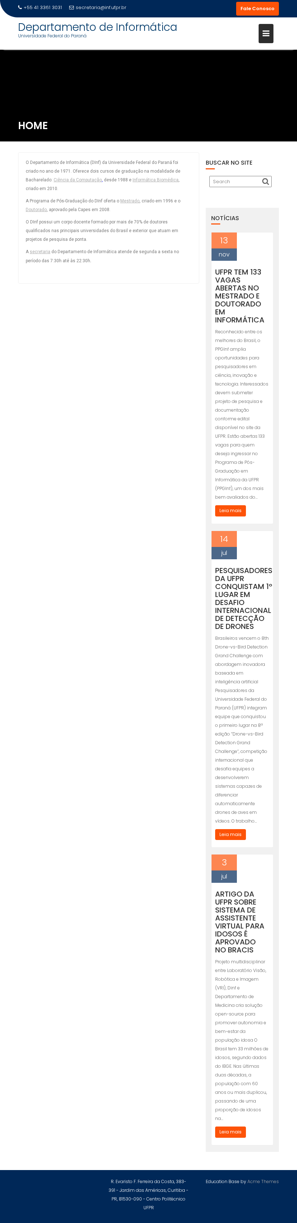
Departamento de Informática (97, 27)
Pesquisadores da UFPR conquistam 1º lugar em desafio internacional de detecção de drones (243, 598)
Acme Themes (263, 1181)
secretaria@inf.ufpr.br (101, 7)
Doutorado (36, 209)
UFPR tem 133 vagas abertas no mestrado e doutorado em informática (239, 296)
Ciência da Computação (78, 179)
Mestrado (129, 200)
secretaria (40, 251)
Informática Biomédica (156, 179)
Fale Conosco (257, 8)
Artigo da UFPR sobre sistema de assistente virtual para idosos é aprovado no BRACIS (239, 922)
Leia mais (230, 510)
